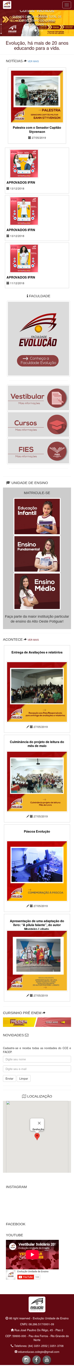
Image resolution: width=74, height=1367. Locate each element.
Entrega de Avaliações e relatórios (37, 652)
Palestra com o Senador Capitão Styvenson (37, 129)
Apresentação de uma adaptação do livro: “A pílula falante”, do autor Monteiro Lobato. (37, 925)
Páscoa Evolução (37, 831)
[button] (37, 1136)
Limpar (23, 1078)
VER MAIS (33, 61)
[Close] (39, 1123)
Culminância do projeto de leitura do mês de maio (37, 743)
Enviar (9, 1078)
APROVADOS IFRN (21, 182)
